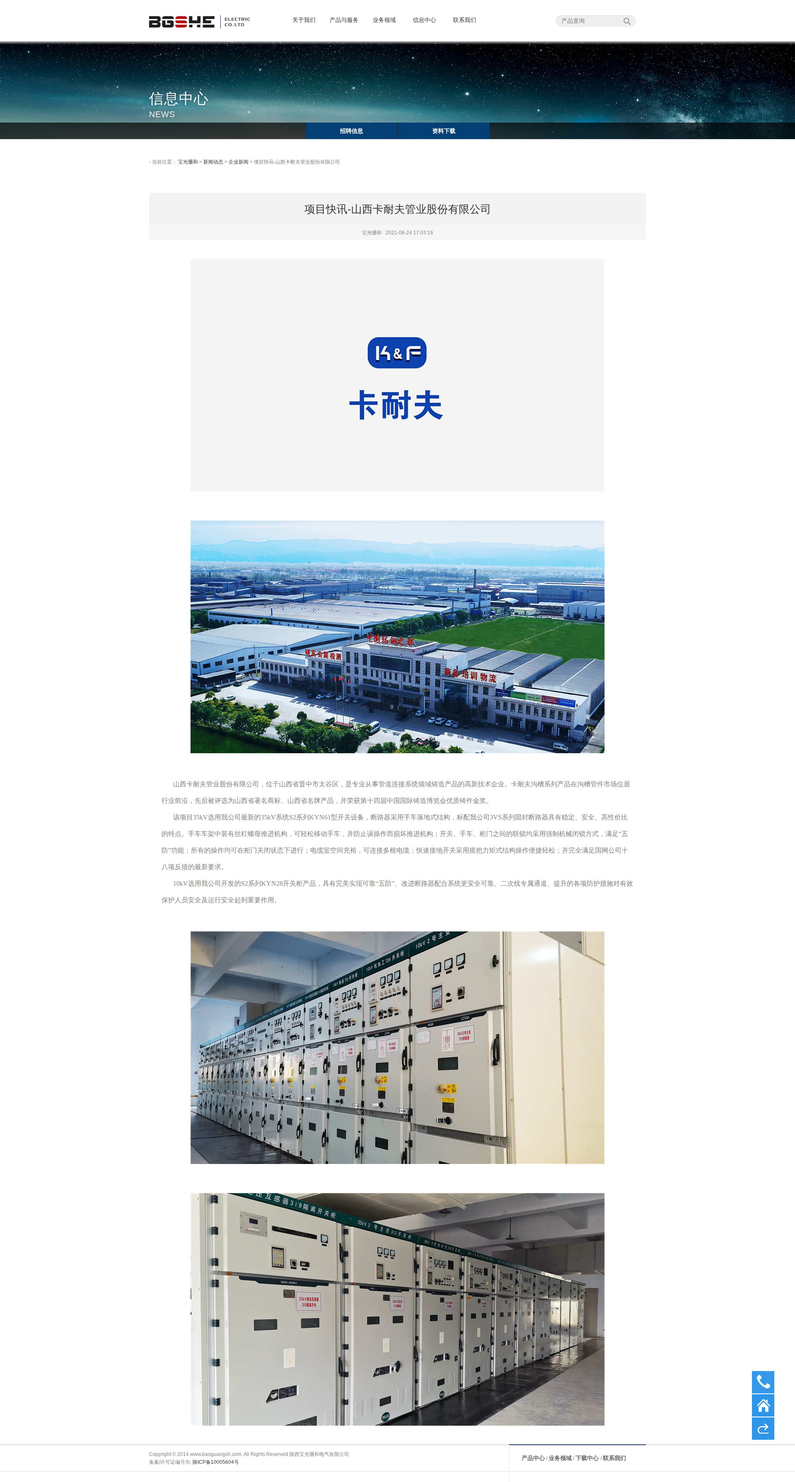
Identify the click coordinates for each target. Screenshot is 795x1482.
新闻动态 (213, 162)
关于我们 (304, 20)
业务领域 (384, 20)
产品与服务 (344, 20)
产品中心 (533, 1458)
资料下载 (443, 131)
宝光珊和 (188, 162)
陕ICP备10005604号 (216, 1462)
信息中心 (424, 20)
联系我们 (464, 20)
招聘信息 (351, 131)
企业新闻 (238, 162)
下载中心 (588, 1458)
